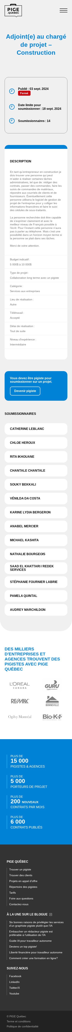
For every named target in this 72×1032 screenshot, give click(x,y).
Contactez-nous (18, 904)
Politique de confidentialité (22, 1026)
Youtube (14, 993)
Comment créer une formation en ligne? (33, 958)
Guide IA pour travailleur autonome (30, 940)
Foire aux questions (21, 898)
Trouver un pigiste (20, 869)
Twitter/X (14, 987)
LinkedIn (14, 981)
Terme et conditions (19, 1021)
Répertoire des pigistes (23, 886)
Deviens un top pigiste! (23, 946)
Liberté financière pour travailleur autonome (35, 952)
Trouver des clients (20, 875)
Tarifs (12, 892)
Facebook (15, 976)
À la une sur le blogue (27, 914)
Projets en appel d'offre (23, 881)
